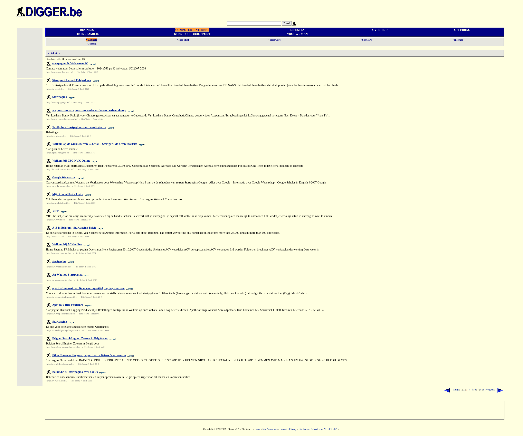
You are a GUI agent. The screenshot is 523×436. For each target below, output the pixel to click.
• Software (366, 39)
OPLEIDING (462, 29)
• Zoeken (91, 39)
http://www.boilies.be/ (57, 380)
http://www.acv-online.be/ (59, 253)
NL (325, 429)
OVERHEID (380, 29)
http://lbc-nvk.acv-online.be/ (60, 169)
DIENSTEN (297, 29)
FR (330, 429)
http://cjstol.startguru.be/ (58, 152)
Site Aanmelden (270, 429)
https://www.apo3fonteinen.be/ (61, 313)
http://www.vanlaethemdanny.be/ (62, 119)
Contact (283, 429)
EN (335, 429)
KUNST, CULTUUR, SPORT (192, 34)
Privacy (292, 429)
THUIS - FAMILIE (87, 34)
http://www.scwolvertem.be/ (60, 72)
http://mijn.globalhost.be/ (58, 203)
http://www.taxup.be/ (56, 136)
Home (257, 429)
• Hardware (274, 39)
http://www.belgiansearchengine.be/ (63, 347)
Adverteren (316, 429)
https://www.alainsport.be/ (59, 266)
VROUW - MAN (297, 34)
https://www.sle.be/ (55, 89)
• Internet (458, 39)
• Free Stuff (183, 39)
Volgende (491, 389)
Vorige (454, 389)
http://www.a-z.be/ (55, 236)
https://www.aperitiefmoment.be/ (62, 297)
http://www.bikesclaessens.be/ (60, 364)
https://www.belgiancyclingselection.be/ (65, 330)
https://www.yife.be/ (56, 219)
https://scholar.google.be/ (58, 186)
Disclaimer (303, 429)
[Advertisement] (295, 11)
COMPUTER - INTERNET (192, 29)
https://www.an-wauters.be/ (59, 280)
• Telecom (91, 43)
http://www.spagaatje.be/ (58, 102)
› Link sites (53, 53)
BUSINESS (87, 29)
